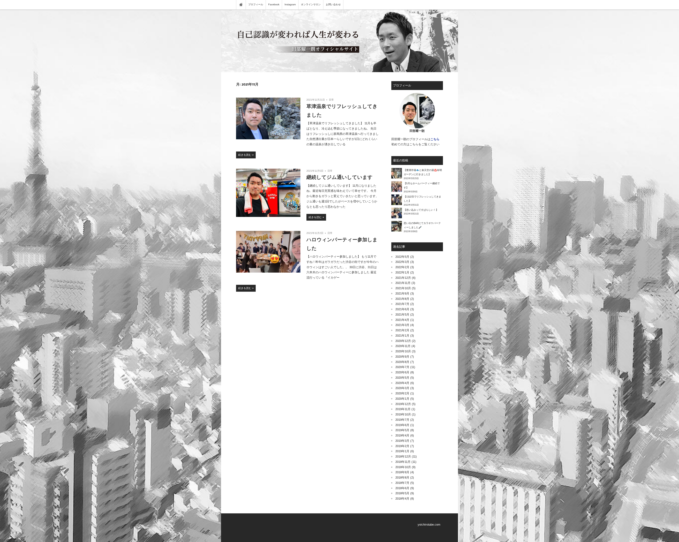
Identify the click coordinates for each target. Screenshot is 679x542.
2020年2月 (402, 393)
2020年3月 (402, 388)
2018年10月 (403, 467)
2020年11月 (403, 346)
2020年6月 (402, 372)
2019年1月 (402, 451)
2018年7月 (402, 483)
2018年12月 (403, 456)
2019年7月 (402, 419)
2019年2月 (402, 446)
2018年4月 (402, 498)
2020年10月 (403, 351)
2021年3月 (402, 325)
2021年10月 (403, 288)
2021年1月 (402, 335)
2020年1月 (402, 398)
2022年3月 (402, 262)
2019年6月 (402, 425)
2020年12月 (403, 341)
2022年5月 (402, 256)
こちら (434, 139)
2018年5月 (402, 493)
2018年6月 (402, 488)
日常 (331, 99)
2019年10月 (403, 414)
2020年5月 (402, 377)
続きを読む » (246, 154)
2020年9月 (402, 356)
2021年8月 (402, 299)
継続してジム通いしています (339, 177)
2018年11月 (403, 462)
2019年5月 (402, 430)
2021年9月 (402, 293)
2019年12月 (403, 404)
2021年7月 (402, 304)
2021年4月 (402, 320)
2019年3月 (402, 440)
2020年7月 (402, 367)
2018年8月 (402, 477)
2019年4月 (402, 435)
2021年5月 (402, 314)
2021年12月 (403, 277)
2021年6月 (402, 309)
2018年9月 (402, 472)
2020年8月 (402, 362)
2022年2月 (402, 267)
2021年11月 (403, 283)
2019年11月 (403, 409)
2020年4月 (402, 383)
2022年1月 (402, 272)
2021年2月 (402, 330)
